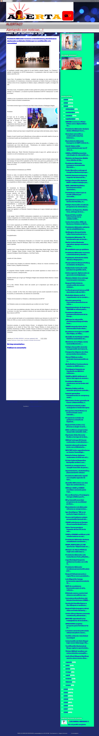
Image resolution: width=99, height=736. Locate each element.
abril (68, 675)
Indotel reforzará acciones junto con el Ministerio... (76, 446)
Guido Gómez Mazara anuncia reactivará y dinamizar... (77, 614)
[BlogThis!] (42, 338)
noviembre (70, 112)
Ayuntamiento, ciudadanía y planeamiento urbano (77, 471)
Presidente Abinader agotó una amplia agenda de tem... (76, 477)
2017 (66, 709)
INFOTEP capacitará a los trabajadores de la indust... (77, 619)
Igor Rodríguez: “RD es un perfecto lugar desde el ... (76, 513)
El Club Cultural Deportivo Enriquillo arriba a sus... (75, 461)
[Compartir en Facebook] (45, 338)
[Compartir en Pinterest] (46, 338)
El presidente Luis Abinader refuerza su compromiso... (76, 508)
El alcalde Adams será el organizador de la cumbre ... (77, 296)
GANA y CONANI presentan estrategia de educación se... (77, 154)
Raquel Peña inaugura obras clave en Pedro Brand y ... (77, 609)
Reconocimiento (37, 340)
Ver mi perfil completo (77, 724)
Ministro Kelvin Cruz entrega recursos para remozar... (76, 279)
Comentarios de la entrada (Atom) (35, 406)
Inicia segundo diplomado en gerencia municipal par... (77, 274)
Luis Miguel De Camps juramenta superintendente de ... (77, 581)
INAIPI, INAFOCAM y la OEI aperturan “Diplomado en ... (77, 545)
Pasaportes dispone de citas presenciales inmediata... (76, 353)
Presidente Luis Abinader (28, 340)
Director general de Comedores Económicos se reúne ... (76, 302)
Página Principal (34, 402)
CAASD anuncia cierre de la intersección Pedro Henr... (76, 327)
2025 (66, 103)
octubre (69, 115)
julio (68, 665)
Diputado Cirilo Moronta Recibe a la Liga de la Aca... (76, 436)
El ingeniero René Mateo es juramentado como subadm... (76, 412)
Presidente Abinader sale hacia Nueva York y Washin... (77, 556)
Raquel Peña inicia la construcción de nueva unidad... (74, 285)
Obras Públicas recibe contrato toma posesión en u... (76, 359)
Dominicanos (13, 340)
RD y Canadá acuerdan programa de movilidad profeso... (75, 502)
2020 (66, 699)
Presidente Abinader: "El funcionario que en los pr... (76, 238)
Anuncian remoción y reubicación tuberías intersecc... (74, 136)
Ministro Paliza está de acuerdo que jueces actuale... (77, 389)
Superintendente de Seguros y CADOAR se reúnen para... (77, 308)
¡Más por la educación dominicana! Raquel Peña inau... (76, 321)
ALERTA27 (14, 24)
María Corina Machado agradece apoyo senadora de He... (76, 244)
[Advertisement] (32, 389)
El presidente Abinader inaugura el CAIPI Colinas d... (77, 142)
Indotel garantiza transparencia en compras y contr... (77, 395)
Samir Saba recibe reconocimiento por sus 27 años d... (76, 148)
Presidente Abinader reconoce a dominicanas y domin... (77, 253)
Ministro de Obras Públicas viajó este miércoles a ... (76, 550)
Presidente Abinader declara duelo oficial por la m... (77, 130)
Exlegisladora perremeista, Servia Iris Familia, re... (76, 200)
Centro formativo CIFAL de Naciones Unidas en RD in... (76, 223)
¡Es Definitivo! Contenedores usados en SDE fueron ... (76, 365)
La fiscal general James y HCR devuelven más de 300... (77, 291)
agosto (69, 662)
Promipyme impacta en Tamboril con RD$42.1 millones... (75, 371)
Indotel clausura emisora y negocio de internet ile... (76, 176)
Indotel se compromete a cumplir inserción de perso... (77, 466)
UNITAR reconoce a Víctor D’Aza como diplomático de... (76, 123)
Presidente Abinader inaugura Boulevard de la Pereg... (76, 314)
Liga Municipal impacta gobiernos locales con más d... (76, 562)
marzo (69, 678)
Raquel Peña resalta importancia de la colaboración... (73, 217)
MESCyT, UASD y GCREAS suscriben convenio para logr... (75, 490)
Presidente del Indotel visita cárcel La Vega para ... (76, 258)
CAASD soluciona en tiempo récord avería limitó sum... (76, 523)
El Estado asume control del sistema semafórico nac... (76, 594)
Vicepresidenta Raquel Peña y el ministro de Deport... (77, 263)
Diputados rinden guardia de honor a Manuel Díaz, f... (77, 401)
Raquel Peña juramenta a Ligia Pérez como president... (77, 575)
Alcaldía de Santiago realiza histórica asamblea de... (77, 337)
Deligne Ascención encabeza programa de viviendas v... (76, 205)
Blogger (80, 733)
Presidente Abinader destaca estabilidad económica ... (77, 540)
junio (68, 668)
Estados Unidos (20, 340)
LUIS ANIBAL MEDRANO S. (79, 721)
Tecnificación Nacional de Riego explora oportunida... (77, 647)
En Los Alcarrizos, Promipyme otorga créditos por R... (77, 496)
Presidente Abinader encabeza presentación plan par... (77, 569)
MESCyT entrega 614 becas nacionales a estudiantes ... (76, 441)
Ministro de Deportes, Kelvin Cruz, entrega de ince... (76, 211)
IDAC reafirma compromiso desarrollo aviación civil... (76, 431)
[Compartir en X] (43, 338)
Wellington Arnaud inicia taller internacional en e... (76, 233)
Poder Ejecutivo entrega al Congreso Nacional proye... (76, 171)
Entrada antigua (54, 402)
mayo (68, 672)
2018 (66, 705)
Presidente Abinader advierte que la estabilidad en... (77, 228)
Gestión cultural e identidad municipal (76, 637)
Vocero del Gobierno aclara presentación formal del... (76, 518)
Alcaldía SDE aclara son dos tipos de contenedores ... (76, 484)
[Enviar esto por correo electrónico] (41, 338)
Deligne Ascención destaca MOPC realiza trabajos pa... (76, 181)
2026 (66, 99)
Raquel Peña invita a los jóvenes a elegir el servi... (75, 425)
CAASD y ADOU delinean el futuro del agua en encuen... (77, 377)
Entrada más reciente (12, 402)
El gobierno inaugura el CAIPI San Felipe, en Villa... (77, 332)
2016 (66, 712)
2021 (66, 696)
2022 (66, 692)
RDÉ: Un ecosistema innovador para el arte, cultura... (75, 588)
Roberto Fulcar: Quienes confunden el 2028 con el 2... (77, 456)
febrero (69, 682)
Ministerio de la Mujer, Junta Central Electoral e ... (76, 343)
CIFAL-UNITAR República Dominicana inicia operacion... (75, 187)
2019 (66, 702)
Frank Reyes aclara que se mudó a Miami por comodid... (75, 194)
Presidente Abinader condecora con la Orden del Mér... (76, 383)
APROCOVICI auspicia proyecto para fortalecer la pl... (76, 625)
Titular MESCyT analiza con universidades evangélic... (76, 652)
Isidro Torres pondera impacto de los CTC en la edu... (75, 529)
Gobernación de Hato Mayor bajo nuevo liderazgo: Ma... (76, 642)
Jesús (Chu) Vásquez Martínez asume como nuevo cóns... (77, 657)
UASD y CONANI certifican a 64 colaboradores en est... (77, 535)
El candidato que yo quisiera (77, 249)
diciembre (70, 109)
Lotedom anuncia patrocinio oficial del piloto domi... (77, 631)
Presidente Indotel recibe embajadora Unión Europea (77, 406)
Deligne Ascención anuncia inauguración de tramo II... (76, 348)
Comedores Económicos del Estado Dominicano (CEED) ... (77, 599)
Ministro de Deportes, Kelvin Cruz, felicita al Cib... (76, 159)
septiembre (70, 119)
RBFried (69, 733)
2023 (66, 689)
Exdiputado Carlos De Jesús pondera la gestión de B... (76, 269)
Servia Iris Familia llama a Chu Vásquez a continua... (76, 604)
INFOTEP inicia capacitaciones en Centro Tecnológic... (77, 451)
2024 (66, 106)
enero (68, 685)
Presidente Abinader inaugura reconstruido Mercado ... (75, 165)
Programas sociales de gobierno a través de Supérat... (74, 419)
